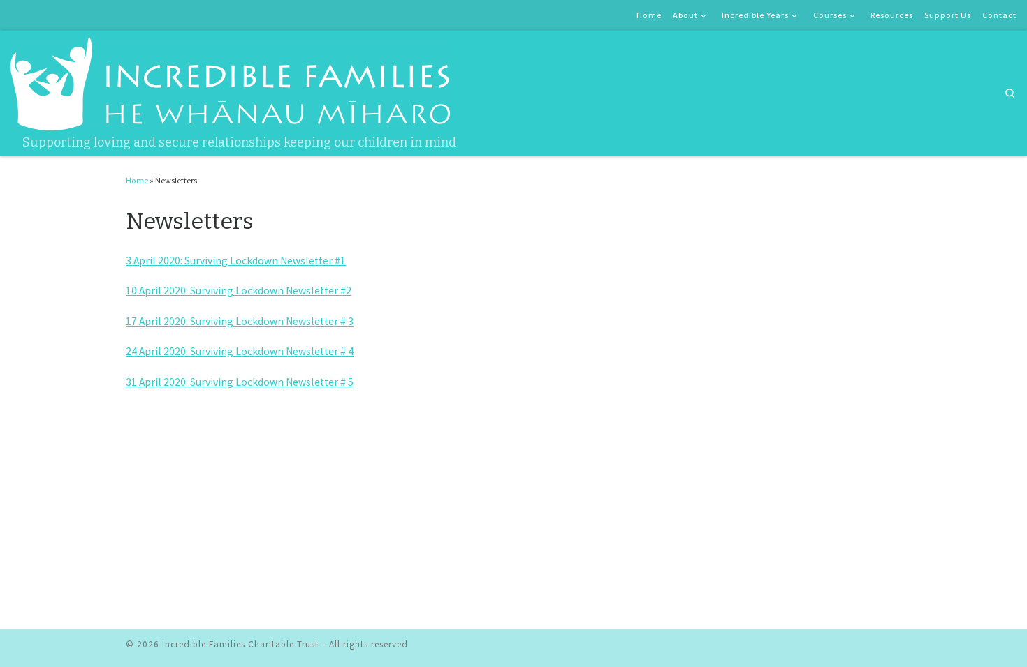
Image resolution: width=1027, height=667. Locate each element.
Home (137, 180)
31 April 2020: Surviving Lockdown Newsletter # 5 (240, 382)
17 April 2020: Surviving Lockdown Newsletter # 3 (240, 321)
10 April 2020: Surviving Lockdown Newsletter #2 (238, 290)
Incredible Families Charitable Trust (240, 644)
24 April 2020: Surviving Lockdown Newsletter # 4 (240, 351)
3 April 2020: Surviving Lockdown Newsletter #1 (236, 260)
